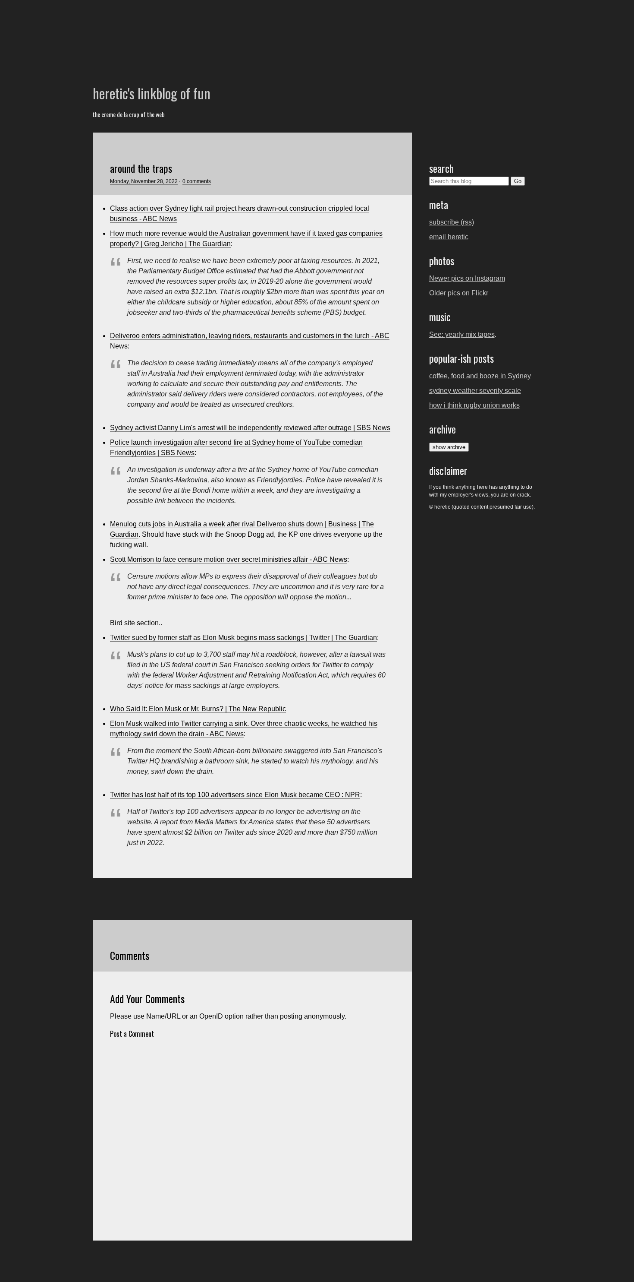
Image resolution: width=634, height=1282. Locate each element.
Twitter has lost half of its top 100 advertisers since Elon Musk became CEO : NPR (235, 794)
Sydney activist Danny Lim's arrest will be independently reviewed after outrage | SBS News (250, 427)
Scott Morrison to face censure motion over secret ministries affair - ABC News (228, 559)
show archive (449, 447)
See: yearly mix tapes (462, 334)
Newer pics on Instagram (467, 278)
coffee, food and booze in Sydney (480, 376)
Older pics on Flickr (458, 293)
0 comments (196, 181)
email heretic (448, 237)
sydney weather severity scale (475, 390)
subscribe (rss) (451, 222)
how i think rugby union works (474, 405)
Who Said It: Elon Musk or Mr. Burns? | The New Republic (198, 708)
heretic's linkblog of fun (151, 93)
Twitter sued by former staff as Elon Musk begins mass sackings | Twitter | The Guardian (243, 637)
